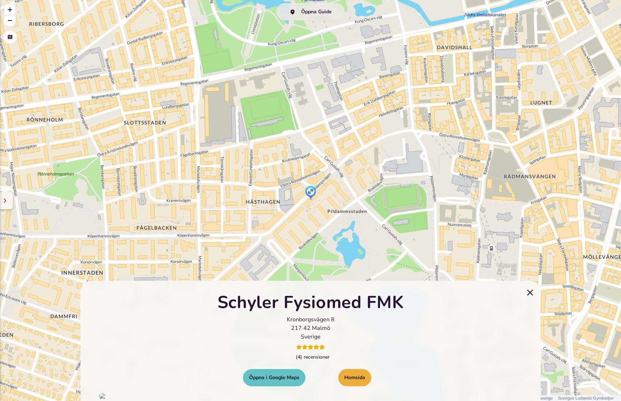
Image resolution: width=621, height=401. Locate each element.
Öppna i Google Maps (274, 377)
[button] (311, 193)
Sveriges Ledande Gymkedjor (586, 398)
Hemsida (354, 377)
